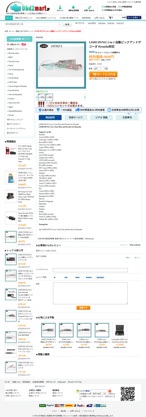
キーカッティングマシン (16, 128)
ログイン (60, 10)
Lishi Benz (101, 23)
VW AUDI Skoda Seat (16, 70)
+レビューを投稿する (112, 52)
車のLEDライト (13, 133)
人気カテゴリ (15, 44)
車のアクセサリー (14, 124)
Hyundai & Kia (13, 90)
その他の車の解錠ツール (69, 18)
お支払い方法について (37, 393)
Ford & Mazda (13, 78)
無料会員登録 (74, 10)
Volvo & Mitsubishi (15, 95)
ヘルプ (109, 2)
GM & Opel (12, 82)
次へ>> (137, 114)
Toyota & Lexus (13, 61)
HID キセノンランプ (15, 120)
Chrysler (11, 99)
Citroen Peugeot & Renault (17, 86)
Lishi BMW (92, 23)
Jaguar (10, 107)
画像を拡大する (42, 92)
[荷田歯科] (26, 382)
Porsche (11, 115)
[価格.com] (16, 382)
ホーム (9, 18)
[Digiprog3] (62, 382)
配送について (128, 2)
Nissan (10, 74)
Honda (10, 66)
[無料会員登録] (72, 7)
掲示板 (63, 411)
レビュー (99, 52)
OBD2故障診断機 (47, 239)
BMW (10, 57)
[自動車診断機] (38, 382)
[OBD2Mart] (28, 6)
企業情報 (137, 2)
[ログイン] (60, 7)
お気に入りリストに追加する (104, 79)
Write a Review (135, 245)
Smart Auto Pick (14, 103)
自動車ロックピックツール (17, 49)
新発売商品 (86, 18)
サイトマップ (89, 411)
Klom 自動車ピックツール (46, 18)
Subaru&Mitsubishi (15, 111)
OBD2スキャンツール (66, 239)
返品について (57, 396)
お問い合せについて (13, 396)
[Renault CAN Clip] (75, 382)
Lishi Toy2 (120, 23)
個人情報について (12, 393)
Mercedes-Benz (13, 53)
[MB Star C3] (50, 382)
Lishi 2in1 (111, 23)
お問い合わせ (89, 10)
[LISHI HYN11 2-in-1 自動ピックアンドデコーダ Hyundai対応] (61, 65)
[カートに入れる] (103, 74)
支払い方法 (117, 2)
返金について (57, 393)
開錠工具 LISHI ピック (24, 18)
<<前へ (129, 114)
